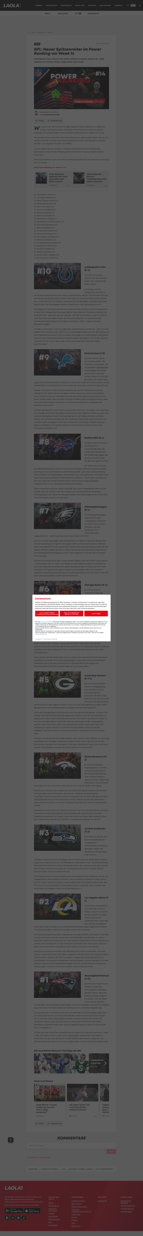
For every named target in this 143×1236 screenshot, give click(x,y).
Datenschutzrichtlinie (50, 639)
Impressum (38, 639)
